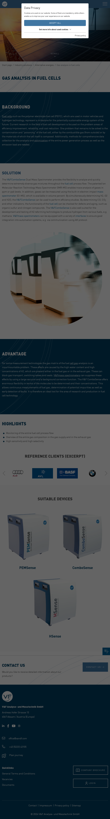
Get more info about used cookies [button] (53, 29)
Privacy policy (80, 35)
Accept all (55, 23)
